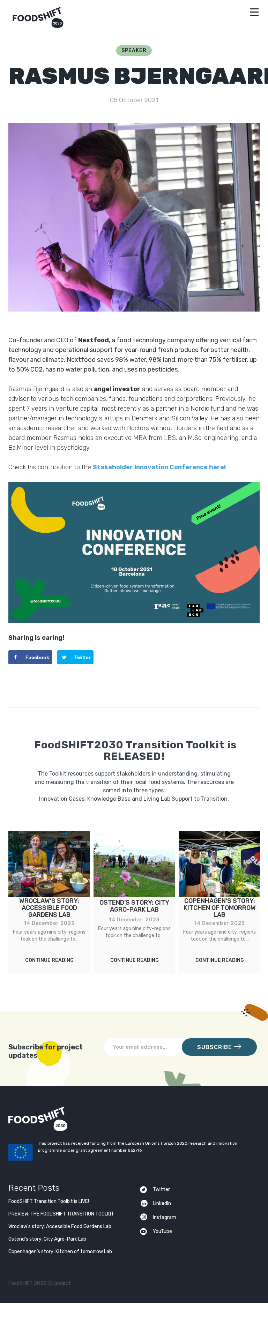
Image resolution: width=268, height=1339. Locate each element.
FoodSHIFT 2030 (55, 1119)
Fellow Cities (134, 653)
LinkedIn (162, 1203)
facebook (238, 1284)
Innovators (134, 634)
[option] (49, 902)
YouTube (162, 1231)
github (252, 1284)
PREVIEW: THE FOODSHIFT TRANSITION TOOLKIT (61, 1214)
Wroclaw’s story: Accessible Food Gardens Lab (59, 1226)
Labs (134, 616)
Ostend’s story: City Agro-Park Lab (47, 1239)
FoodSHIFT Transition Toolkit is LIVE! (48, 1201)
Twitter (161, 1189)
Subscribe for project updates (45, 1051)
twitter (225, 1284)
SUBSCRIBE (215, 1047)
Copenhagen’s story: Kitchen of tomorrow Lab (60, 1252)
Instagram (164, 1217)
